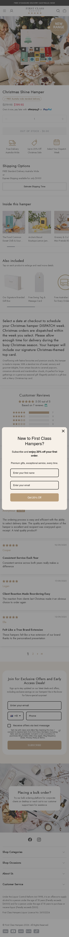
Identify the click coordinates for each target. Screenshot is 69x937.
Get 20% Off (34, 497)
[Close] (63, 431)
